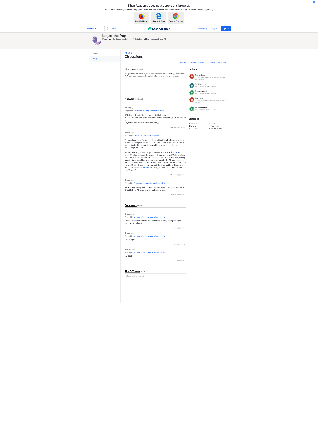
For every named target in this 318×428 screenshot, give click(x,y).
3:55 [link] (147, 168)
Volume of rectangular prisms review (150, 217)
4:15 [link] (174, 153)
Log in (214, 29)
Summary (182, 62)
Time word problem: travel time (147, 136)
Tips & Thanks (222, 62)
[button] (96, 40)
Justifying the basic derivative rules (149, 111)
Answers (201, 62)
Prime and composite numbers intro (149, 183)
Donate (201, 29)
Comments (211, 62)
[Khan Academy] (159, 28)
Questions (192, 62)
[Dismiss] (314, 2)
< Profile (128, 53)
